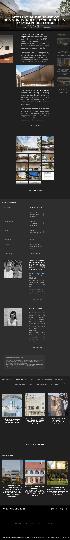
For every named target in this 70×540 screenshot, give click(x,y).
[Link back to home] (14, 509)
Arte (31, 379)
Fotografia (54, 384)
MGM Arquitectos (41, 90)
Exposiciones (42, 384)
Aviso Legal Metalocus (31, 537)
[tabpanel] (35, 417)
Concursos (59, 379)
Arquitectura (21, 379)
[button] (5, 417)
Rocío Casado (36, 308)
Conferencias (20, 384)
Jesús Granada (35, 253)
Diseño (31, 384)
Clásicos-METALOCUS (44, 379)
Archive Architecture (35, 444)
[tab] (21, 379)
